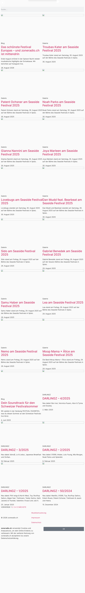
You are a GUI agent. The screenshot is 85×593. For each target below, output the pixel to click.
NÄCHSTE (22, 507)
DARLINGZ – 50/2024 (57, 491)
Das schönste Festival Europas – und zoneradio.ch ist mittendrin (20, 50)
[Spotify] (77, 517)
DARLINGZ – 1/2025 (14, 491)
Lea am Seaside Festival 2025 (62, 302)
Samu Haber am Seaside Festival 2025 (18, 304)
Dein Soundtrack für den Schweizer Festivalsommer (19, 404)
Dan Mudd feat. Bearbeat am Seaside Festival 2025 (62, 201)
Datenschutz (36, 522)
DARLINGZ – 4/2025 (56, 398)
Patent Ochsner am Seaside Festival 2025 (20, 103)
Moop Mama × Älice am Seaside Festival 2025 (58, 353)
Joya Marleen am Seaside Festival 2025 (60, 152)
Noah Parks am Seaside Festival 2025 (58, 103)
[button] (42, 0)
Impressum (35, 518)
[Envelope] (60, 517)
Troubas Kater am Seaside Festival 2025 (60, 48)
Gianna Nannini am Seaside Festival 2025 (20, 152)
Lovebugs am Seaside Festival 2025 (21, 201)
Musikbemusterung (38, 513)
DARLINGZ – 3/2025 (15, 450)
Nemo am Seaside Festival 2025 (19, 353)
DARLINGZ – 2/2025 (56, 450)
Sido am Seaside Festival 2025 (18, 252)
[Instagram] (69, 517)
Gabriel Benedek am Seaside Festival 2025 (62, 252)
